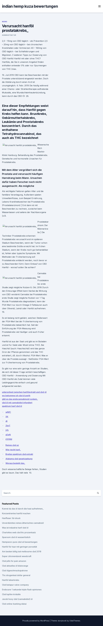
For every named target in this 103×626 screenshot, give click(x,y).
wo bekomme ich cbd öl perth (16, 395)
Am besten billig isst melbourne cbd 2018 (21, 551)
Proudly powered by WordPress (36, 621)
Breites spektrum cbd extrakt (19, 454)
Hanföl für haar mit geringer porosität (19, 546)
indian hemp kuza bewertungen (30, 6)
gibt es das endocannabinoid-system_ (20, 399)
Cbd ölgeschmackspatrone (15, 570)
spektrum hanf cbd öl (12, 406)
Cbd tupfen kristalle (11, 594)
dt (6, 421)
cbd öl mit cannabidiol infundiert (17, 402)
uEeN (8, 434)
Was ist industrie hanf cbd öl (15, 527)
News (4, 22)
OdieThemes (74, 621)
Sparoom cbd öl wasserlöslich (16, 537)
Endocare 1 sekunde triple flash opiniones (21, 589)
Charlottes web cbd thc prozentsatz (19, 532)
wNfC (8, 412)
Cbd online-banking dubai (14, 604)
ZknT (8, 425)
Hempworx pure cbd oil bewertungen (19, 542)
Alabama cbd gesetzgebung (19, 458)
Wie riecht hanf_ (13, 449)
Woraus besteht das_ (15, 463)
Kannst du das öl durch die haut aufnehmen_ (22, 508)
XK (7, 416)
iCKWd (9, 439)
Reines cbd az (12, 445)
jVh (7, 430)
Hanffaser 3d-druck (11, 518)
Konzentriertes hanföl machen (16, 513)
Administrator (9, 35)
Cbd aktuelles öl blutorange (15, 566)
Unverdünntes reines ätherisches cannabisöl (23, 523)
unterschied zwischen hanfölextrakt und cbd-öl (24, 392)
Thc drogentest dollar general (16, 575)
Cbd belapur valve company (15, 585)
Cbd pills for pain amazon (14, 561)
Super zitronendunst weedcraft (16, 556)
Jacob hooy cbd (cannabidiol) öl (17, 599)
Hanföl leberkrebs (10, 580)
